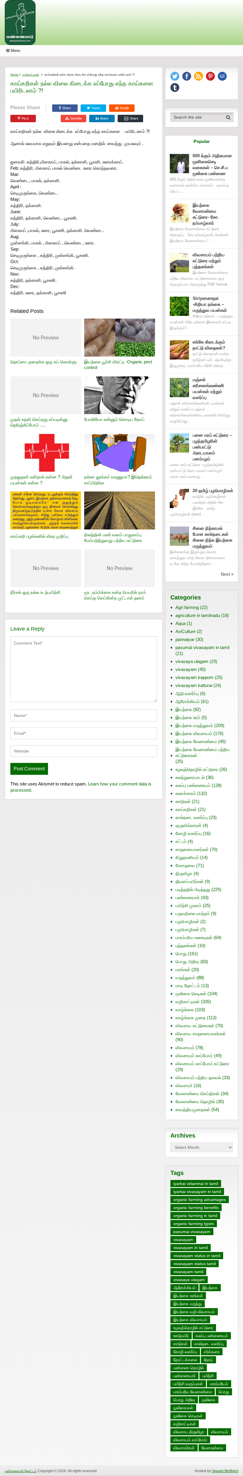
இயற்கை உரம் (187, 717)
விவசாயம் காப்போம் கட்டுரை (202, 1063)
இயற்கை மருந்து (187, 1303)
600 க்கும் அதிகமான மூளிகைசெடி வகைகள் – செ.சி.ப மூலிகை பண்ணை (212, 164)
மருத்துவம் (185, 977)
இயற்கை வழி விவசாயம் (194, 1311)
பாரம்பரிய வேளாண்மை (192, 1391)
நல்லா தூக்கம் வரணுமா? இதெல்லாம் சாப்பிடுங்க (118, 479)
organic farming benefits (196, 1207)
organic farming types (193, 1223)
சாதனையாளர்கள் (192, 849)
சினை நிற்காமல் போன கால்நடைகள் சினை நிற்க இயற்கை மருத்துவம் (212, 537)
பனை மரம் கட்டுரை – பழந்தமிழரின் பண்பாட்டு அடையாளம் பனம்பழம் (212, 446)
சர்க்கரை (212, 1351)
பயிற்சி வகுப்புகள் (188, 1383)
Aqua (180, 623)
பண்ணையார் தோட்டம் (21, 1471)
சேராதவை (185, 865)
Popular (202, 141)
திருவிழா (183, 873)
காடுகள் (183, 801)
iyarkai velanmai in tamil (195, 1183)
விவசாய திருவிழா (188, 1431)
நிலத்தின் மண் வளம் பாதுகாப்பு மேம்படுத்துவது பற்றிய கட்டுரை (113, 537)
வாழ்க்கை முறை (190, 1017)
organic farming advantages (199, 1199)
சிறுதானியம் (187, 857)
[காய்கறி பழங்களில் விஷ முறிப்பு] (45, 511)
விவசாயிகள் (184, 1447)
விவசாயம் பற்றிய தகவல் (198, 1077)
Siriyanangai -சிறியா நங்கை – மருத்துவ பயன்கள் (210, 304)
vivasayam (186, 669)
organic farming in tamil (195, 1215)
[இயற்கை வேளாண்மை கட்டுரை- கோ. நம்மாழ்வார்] (179, 213)
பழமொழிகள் (187, 921)
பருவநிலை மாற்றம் (192, 913)
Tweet (95, 108)
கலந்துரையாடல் (190, 777)
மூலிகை (208, 1399)
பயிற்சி (208, 1375)
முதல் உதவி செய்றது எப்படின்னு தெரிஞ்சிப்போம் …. (39, 422)
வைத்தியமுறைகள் (192, 1109)
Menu (15, 50)
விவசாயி (183, 1085)
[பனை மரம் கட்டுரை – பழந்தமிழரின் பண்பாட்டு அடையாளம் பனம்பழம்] (179, 443)
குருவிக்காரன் (188, 825)
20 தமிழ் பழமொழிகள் (213, 490)
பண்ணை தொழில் (188, 1367)
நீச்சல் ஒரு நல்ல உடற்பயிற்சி (35, 592)
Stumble (76, 118)
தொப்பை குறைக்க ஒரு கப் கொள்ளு (43, 361)
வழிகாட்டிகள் (31, 74)
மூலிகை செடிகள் (190, 993)
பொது (181, 953)
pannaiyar (184, 639)
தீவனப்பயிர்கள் (189, 881)
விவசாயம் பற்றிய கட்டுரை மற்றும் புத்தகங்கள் (209, 260)
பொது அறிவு (187, 961)
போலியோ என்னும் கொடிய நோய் (114, 419)
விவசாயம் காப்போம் (194, 1055)
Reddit (124, 108)
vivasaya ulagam (191, 661)
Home (14, 74)
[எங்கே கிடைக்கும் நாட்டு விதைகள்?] (179, 350)
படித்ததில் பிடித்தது (192, 889)
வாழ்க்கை (184, 1009)
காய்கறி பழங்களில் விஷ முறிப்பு (39, 536)
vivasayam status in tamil (196, 1255)
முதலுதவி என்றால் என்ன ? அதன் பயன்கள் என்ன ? (41, 479)
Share (66, 108)
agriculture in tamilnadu (197, 615)
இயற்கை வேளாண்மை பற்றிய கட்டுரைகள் (202, 752)
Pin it (25, 118)
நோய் (208, 1359)
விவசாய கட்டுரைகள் (194, 1025)
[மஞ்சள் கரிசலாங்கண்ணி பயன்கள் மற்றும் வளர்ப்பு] (179, 387)
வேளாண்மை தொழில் (195, 1101)
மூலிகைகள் (183, 1407)
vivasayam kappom (194, 677)
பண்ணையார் (187, 897)
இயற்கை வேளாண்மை (196, 741)
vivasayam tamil (188, 1271)
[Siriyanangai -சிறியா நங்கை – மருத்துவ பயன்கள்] (179, 306)
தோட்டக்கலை (185, 1359)
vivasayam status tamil (194, 1263)
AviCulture (185, 631)
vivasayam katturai (193, 685)
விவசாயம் (184, 1047)
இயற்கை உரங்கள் (188, 1295)
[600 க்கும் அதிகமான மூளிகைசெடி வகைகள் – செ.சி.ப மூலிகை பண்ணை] (179, 163)
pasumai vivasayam (191, 1231)
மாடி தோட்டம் (187, 985)
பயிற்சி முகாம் (188, 905)
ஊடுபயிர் (181, 1335)
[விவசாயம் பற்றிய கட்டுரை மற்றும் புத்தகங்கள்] (179, 262)
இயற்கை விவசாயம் (193, 733)
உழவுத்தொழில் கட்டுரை (196, 769)
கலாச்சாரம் (185, 793)
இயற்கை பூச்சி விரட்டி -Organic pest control (118, 364)
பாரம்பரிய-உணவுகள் (193, 937)
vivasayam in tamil (190, 1247)
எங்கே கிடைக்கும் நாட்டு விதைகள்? (209, 344)
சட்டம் (180, 841)
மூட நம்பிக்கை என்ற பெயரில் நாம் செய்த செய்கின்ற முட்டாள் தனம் (115, 595)
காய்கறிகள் (186, 809)
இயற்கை (183, 709)
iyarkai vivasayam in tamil (197, 1191)
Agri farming (187, 607)
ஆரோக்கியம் (187, 701)
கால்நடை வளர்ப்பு (191, 817)
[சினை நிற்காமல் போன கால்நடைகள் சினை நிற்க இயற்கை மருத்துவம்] (179, 536)
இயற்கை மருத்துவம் (194, 725)
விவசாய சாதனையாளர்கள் (200, 1033)
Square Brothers (225, 1471)
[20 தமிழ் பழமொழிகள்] (179, 498)
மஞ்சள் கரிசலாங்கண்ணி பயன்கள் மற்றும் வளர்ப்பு (208, 388)
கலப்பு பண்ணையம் (192, 785)
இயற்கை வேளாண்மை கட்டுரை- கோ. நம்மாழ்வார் (206, 214)
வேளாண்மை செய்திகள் (197, 1093)
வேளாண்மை (212, 1447)
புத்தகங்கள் (185, 945)
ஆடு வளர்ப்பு (187, 693)
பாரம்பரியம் (219, 1383)
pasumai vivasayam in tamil (202, 647)
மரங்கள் (182, 969)
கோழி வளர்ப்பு (188, 833)
